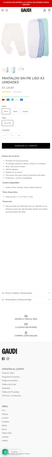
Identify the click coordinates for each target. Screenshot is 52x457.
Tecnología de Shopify (22, 454)
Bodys (4, 425)
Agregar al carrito (26, 146)
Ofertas (5, 414)
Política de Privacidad (10, 392)
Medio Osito (7, 433)
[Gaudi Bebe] (26, 10)
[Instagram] (7, 358)
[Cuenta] (44, 10)
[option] (26, 39)
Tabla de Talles (8, 373)
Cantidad (5, 130)
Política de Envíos (9, 384)
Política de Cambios (10, 380)
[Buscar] (8, 10)
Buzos (4, 429)
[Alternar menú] (2, 10)
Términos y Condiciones (11, 395)
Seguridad (6, 388)
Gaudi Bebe (11, 454)
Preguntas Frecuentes (11, 377)
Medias (5, 440)
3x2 (3, 410)
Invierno (5, 418)
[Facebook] (3, 358)
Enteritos (5, 422)
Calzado (5, 437)
